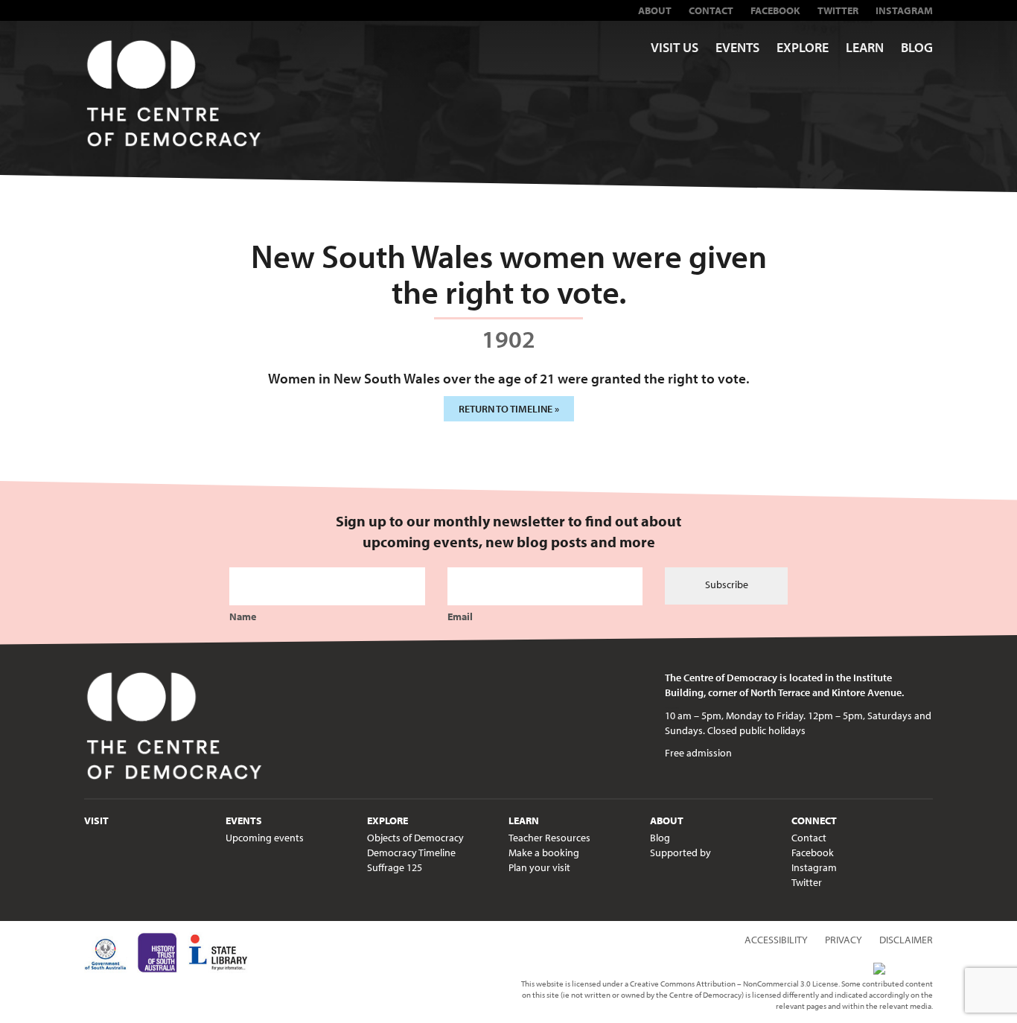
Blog (917, 47)
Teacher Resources (549, 837)
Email (460, 616)
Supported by (680, 852)
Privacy (843, 939)
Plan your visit (539, 867)
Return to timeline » (509, 408)
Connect (814, 820)
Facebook (775, 10)
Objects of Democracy (415, 837)
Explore (803, 47)
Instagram (904, 10)
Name (242, 616)
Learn (865, 47)
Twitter (837, 10)
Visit (96, 820)
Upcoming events (265, 837)
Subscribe (726, 584)
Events (737, 47)
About (655, 10)
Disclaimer (906, 939)
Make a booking (543, 852)
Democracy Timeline (411, 852)
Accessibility (776, 939)
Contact (711, 10)
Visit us (674, 47)
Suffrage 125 (394, 867)
